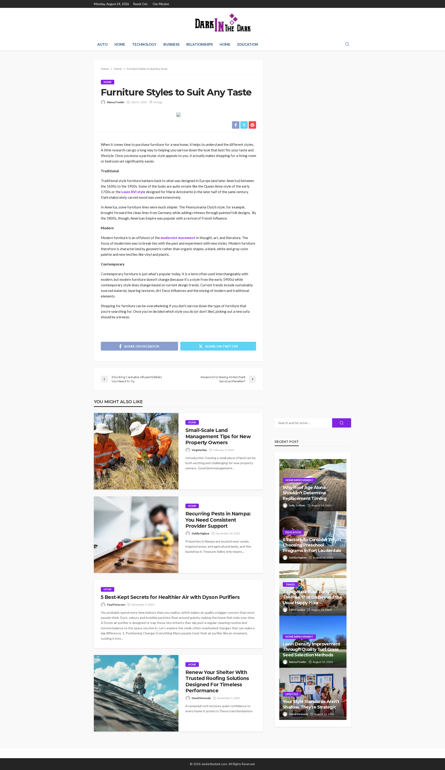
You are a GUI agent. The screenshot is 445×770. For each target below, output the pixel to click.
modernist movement (178, 238)
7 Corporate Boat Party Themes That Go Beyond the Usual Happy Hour (312, 597)
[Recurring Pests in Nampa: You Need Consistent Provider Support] (136, 534)
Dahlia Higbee (200, 533)
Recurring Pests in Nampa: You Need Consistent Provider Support (218, 520)
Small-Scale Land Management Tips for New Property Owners (218, 436)
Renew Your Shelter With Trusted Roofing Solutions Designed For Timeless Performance (217, 681)
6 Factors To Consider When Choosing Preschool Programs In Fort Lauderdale (312, 545)
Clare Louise (297, 609)
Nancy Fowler (115, 102)
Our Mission (161, 4)
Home (119, 44)
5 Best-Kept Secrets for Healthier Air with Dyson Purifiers (170, 597)
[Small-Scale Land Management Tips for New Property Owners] (136, 451)
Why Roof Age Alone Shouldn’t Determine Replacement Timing (304, 493)
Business (171, 44)
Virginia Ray (199, 450)
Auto (102, 44)
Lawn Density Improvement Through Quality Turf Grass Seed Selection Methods (311, 650)
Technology (144, 44)
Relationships (199, 44)
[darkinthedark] (222, 23)
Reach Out (140, 4)
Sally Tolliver (297, 505)
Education (247, 44)
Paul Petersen (116, 604)
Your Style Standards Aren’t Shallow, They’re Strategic (311, 704)
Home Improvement (299, 480)
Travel (290, 584)
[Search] (347, 44)
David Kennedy (201, 698)
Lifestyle (292, 694)
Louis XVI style (133, 192)
